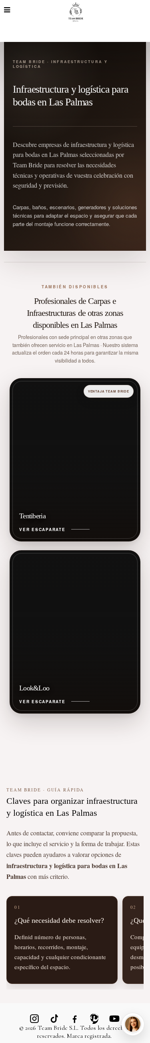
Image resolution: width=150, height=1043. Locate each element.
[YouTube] (114, 1018)
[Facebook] (74, 1018)
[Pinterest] (94, 1018)
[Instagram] (34, 1018)
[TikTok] (54, 1018)
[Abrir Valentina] (132, 1024)
